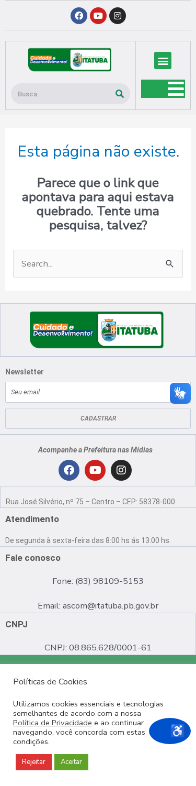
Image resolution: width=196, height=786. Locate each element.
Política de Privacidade (52, 722)
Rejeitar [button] (33, 762)
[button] (162, 60)
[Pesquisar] (119, 93)
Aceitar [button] (71, 762)
